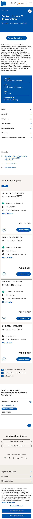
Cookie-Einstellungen (16, 505)
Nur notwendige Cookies (17, 510)
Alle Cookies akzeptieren (16, 515)
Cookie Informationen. (8, 502)
